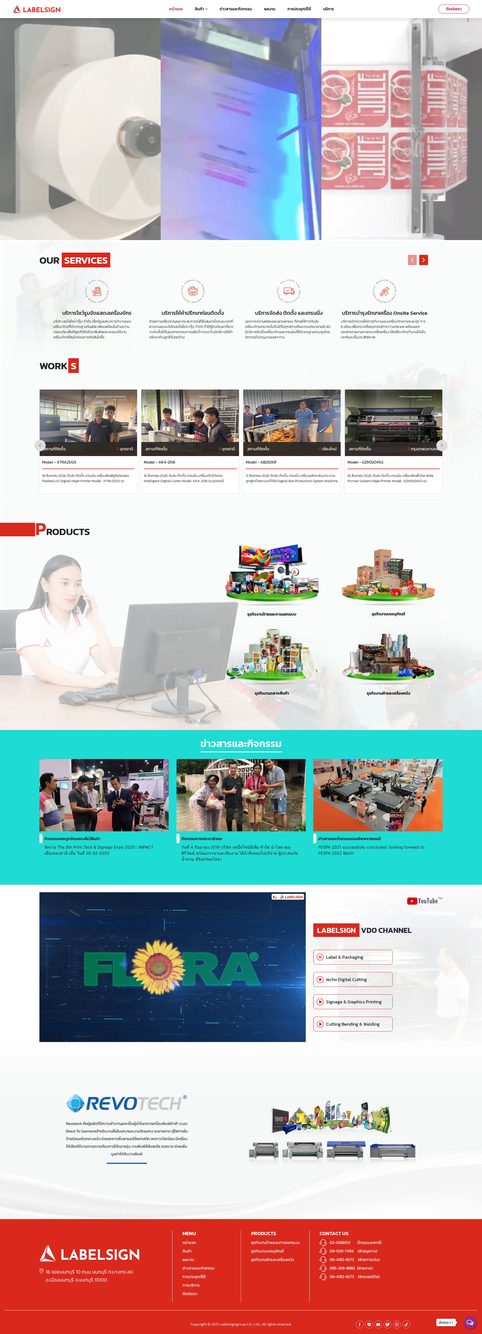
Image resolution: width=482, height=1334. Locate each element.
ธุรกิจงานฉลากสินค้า (272, 693)
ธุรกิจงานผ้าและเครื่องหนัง (388, 693)
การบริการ (191, 1285)
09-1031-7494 (342, 1251)
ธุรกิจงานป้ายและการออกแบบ (271, 614)
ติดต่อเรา (453, 9)
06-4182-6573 (342, 1260)
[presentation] (412, 260)
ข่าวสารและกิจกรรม (236, 9)
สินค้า (200, 9)
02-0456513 (340, 1242)
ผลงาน (269, 9)
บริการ (328, 9)
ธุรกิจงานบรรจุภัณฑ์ (388, 614)
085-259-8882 (342, 1268)
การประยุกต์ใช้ (299, 9)
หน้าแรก (176, 9)
